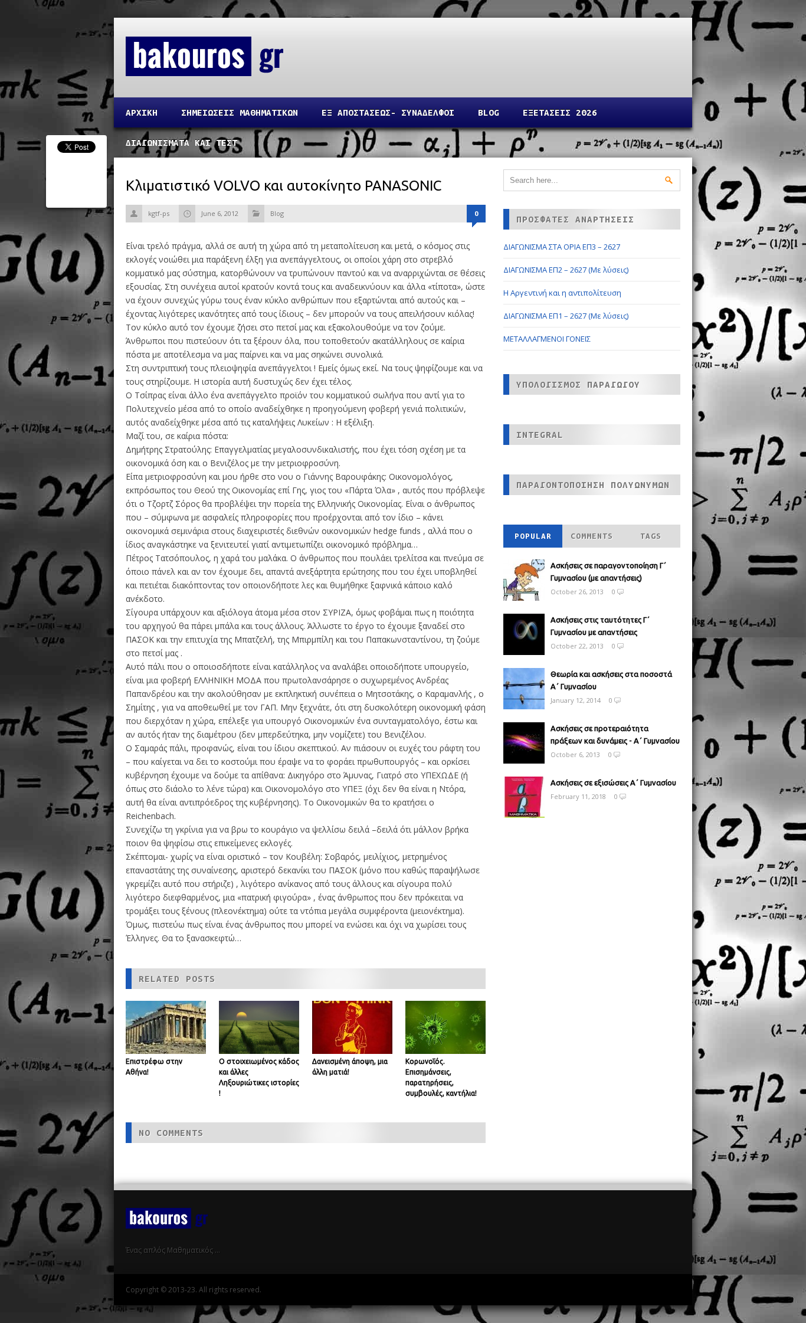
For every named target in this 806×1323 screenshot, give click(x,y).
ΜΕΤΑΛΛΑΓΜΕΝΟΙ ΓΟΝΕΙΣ (547, 338)
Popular (533, 536)
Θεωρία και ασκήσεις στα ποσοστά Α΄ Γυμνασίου (611, 680)
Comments (592, 536)
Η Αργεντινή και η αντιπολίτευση (562, 292)
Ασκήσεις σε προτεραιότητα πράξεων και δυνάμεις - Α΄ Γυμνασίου (615, 734)
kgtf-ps (158, 213)
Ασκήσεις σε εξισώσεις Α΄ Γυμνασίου (613, 782)
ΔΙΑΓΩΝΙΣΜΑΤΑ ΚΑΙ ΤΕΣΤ (181, 142)
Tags (650, 536)
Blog (488, 112)
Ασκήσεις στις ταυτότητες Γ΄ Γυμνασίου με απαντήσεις (600, 625)
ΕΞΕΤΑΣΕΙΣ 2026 (560, 112)
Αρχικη (142, 112)
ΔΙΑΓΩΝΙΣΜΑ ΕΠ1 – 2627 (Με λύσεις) (565, 315)
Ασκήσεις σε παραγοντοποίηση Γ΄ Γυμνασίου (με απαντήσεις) (608, 571)
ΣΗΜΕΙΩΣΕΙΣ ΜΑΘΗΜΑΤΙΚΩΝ (239, 112)
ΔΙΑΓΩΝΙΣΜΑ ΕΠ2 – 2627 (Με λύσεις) (565, 269)
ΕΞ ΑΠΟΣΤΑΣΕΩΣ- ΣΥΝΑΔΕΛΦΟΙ (388, 112)
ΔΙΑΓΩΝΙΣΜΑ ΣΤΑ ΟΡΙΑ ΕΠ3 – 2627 (561, 246)
